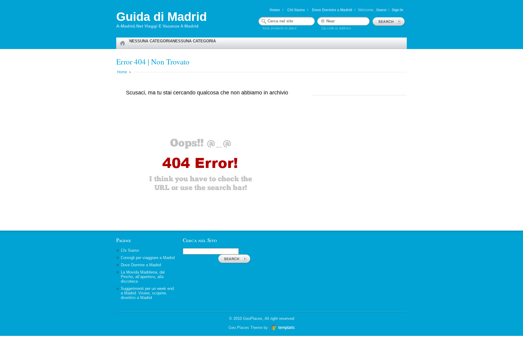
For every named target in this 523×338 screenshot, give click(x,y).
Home (275, 10)
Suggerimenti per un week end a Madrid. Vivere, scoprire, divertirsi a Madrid (147, 293)
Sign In (397, 10)
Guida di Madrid (161, 16)
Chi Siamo (296, 10)
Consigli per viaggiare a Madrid (148, 257)
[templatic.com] (282, 327)
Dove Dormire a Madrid (332, 10)
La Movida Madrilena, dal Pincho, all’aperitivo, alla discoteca (143, 277)
